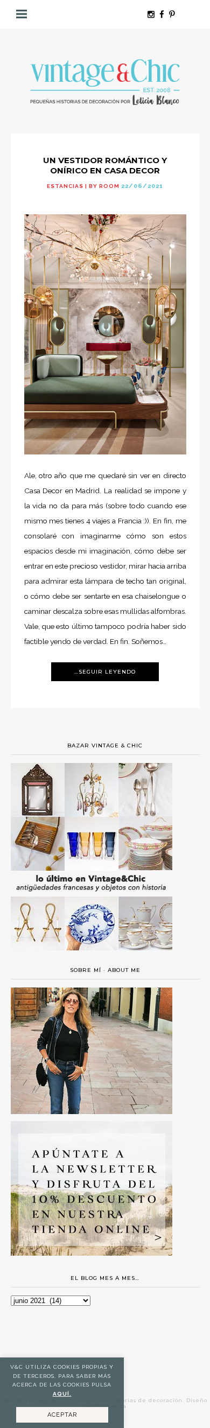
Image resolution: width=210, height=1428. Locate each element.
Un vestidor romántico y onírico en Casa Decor (105, 165)
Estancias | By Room (83, 186)
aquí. (62, 1394)
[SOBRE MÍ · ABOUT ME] (91, 1111)
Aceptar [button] (62, 1414)
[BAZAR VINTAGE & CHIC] (91, 957)
